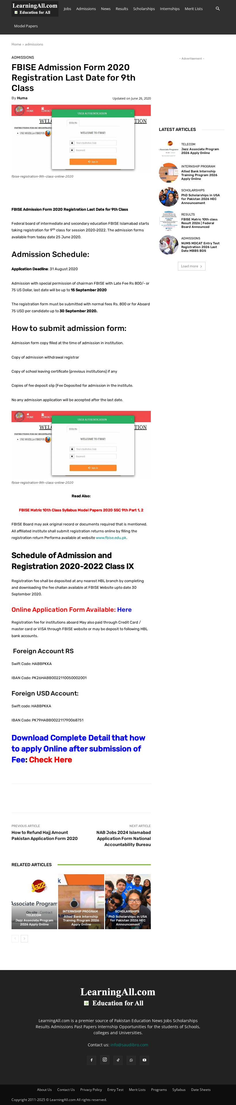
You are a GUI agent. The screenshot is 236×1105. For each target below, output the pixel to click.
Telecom (33, 915)
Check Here (50, 759)
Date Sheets (201, 1089)
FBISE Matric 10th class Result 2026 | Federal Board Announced (199, 223)
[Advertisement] (191, 90)
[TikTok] (118, 1060)
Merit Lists (194, 8)
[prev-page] (15, 938)
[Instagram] (104, 1059)
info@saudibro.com (129, 1044)
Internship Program (80, 911)
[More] (190, 798)
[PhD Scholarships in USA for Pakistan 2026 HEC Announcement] (128, 901)
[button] (217, 9)
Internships (170, 8)
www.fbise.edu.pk (111, 538)
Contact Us (66, 1089)
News (106, 8)
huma (22, 98)
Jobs (67, 8)
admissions (34, 44)
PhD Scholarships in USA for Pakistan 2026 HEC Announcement (128, 920)
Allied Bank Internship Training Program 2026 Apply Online (81, 920)
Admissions (86, 8)
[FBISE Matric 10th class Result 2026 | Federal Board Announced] (168, 220)
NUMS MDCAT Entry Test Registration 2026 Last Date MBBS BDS (200, 247)
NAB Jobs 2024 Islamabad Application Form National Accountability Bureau (123, 838)
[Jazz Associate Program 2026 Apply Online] (34, 901)
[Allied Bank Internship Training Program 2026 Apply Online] (81, 901)
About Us (44, 1089)
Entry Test (115, 1089)
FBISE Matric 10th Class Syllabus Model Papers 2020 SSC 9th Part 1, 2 (81, 510)
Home (16, 44)
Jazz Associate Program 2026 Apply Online (34, 922)
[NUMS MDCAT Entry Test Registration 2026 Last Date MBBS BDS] (168, 245)
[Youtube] (144, 1060)
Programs (159, 1089)
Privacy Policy (91, 1089)
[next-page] (24, 938)
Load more (189, 266)
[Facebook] (91, 1060)
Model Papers (26, 25)
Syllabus (179, 1089)
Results (122, 8)
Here (124, 610)
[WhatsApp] (131, 1060)
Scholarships (144, 8)
